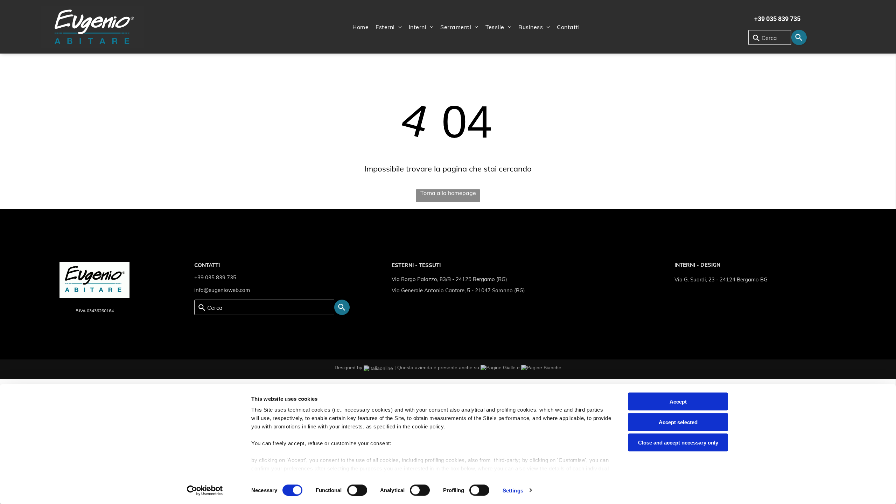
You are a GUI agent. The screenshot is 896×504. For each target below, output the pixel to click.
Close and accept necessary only (678, 443)
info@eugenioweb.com (222, 290)
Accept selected (678, 422)
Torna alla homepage (448, 192)
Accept (678, 402)
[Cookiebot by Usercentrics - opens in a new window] (205, 490)
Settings (513, 490)
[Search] (799, 37)
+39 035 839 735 (215, 277)
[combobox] (769, 37)
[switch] (357, 490)
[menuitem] (360, 26)
